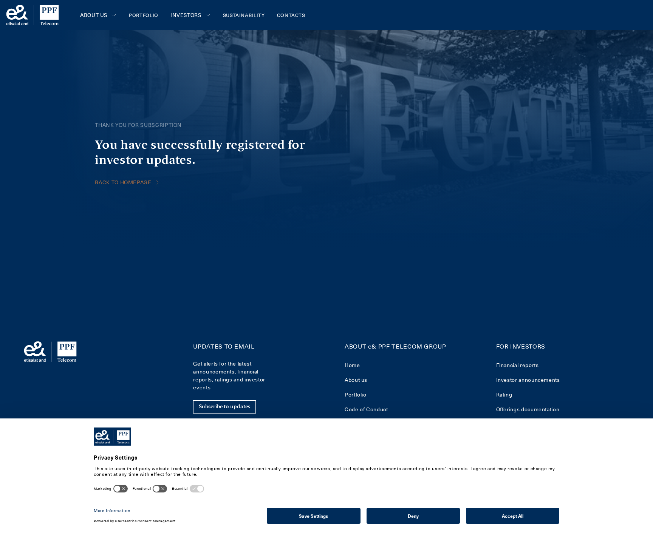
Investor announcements (528, 380)
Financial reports (517, 365)
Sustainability (244, 15)
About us (356, 380)
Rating (504, 394)
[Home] (32, 15)
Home (352, 365)
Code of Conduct (366, 409)
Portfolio (143, 15)
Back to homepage (123, 182)
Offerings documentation (528, 409)
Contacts (291, 15)
